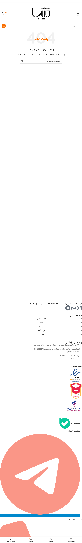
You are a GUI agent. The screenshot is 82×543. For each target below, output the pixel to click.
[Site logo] (41, 13)
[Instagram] (79, 308)
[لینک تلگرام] (38, 1)
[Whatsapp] (73, 308)
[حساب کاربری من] (3, 13)
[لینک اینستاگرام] (43, 1)
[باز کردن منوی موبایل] (78, 13)
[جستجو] (4, 26)
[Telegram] (67, 308)
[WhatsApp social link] (41, 1)
